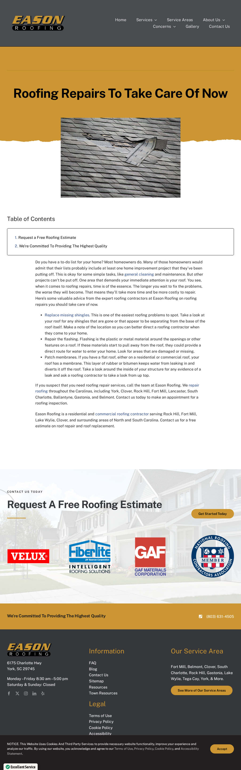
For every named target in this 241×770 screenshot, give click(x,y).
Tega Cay (191, 678)
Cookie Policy (164, 748)
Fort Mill (178, 666)
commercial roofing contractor (122, 414)
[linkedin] (34, 693)
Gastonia (214, 673)
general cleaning (139, 274)
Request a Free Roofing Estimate (47, 237)
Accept (222, 749)
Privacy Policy (143, 748)
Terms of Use (123, 748)
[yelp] (43, 693)
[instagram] (26, 693)
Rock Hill (197, 673)
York (205, 678)
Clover (209, 666)
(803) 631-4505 (220, 616)
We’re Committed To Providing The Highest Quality (63, 246)
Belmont (195, 666)
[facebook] (9, 693)
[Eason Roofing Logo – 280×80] (38, 17)
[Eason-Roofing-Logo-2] (29, 645)
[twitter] (17, 693)
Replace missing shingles (67, 315)
